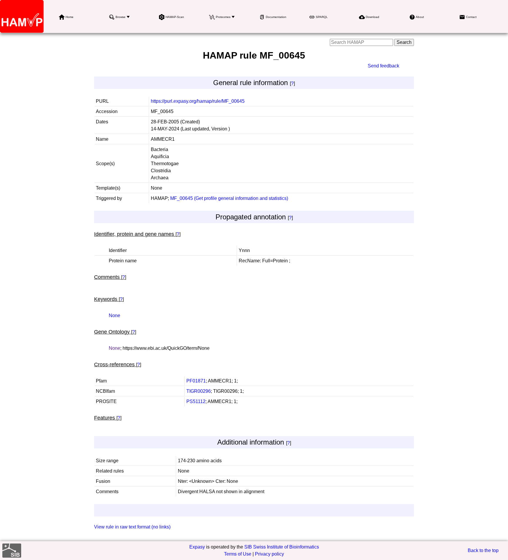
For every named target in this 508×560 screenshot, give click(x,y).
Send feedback (383, 65)
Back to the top (483, 550)
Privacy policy (269, 553)
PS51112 (195, 401)
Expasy (197, 546)
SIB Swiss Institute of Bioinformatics (281, 546)
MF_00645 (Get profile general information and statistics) (229, 198)
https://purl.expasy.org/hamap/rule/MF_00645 (198, 101)
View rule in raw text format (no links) (132, 526)
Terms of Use (237, 553)
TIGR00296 (198, 391)
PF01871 (196, 380)
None (114, 315)
